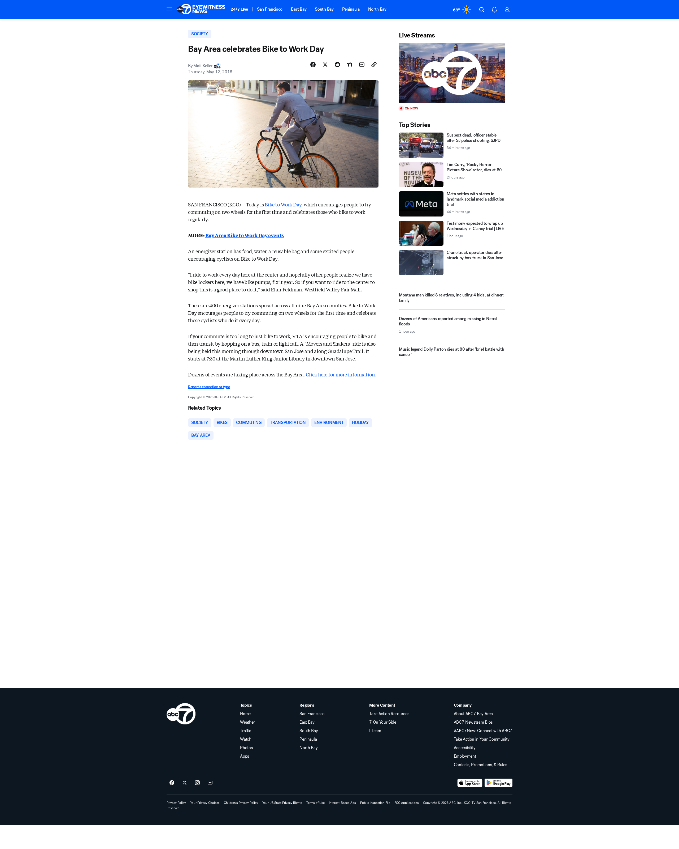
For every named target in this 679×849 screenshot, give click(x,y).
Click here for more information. (341, 374)
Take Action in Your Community (482, 739)
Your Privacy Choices (205, 802)
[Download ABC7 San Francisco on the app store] (470, 783)
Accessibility (465, 748)
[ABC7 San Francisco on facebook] (172, 783)
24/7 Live (239, 9)
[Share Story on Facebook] (312, 64)
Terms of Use (315, 802)
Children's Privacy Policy (241, 802)
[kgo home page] (181, 713)
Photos (246, 748)
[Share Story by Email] (361, 64)
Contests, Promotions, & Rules (480, 765)
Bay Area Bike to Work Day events (244, 235)
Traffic (245, 731)
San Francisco (269, 9)
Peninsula (351, 9)
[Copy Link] (373, 64)
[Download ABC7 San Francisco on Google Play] (498, 783)
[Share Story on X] (325, 64)
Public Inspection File (375, 802)
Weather (247, 722)
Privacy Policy (176, 802)
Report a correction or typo (209, 386)
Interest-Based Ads (342, 802)
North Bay (377, 9)
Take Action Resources (389, 714)
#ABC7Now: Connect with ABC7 (483, 731)
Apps (244, 756)
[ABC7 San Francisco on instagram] (197, 783)
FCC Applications (406, 802)
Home (245, 714)
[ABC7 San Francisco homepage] (201, 9)
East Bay (298, 9)
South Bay (324, 9)
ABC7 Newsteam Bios (473, 722)
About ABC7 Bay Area (473, 714)
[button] (169, 9)
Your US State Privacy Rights (282, 802)
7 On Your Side (382, 722)
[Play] (452, 73)
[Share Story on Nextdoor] (349, 64)
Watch (245, 739)
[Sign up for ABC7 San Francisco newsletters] (210, 783)
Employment (465, 756)
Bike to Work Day (283, 204)
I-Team (375, 731)
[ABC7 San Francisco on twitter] (184, 783)
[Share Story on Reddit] (337, 64)
